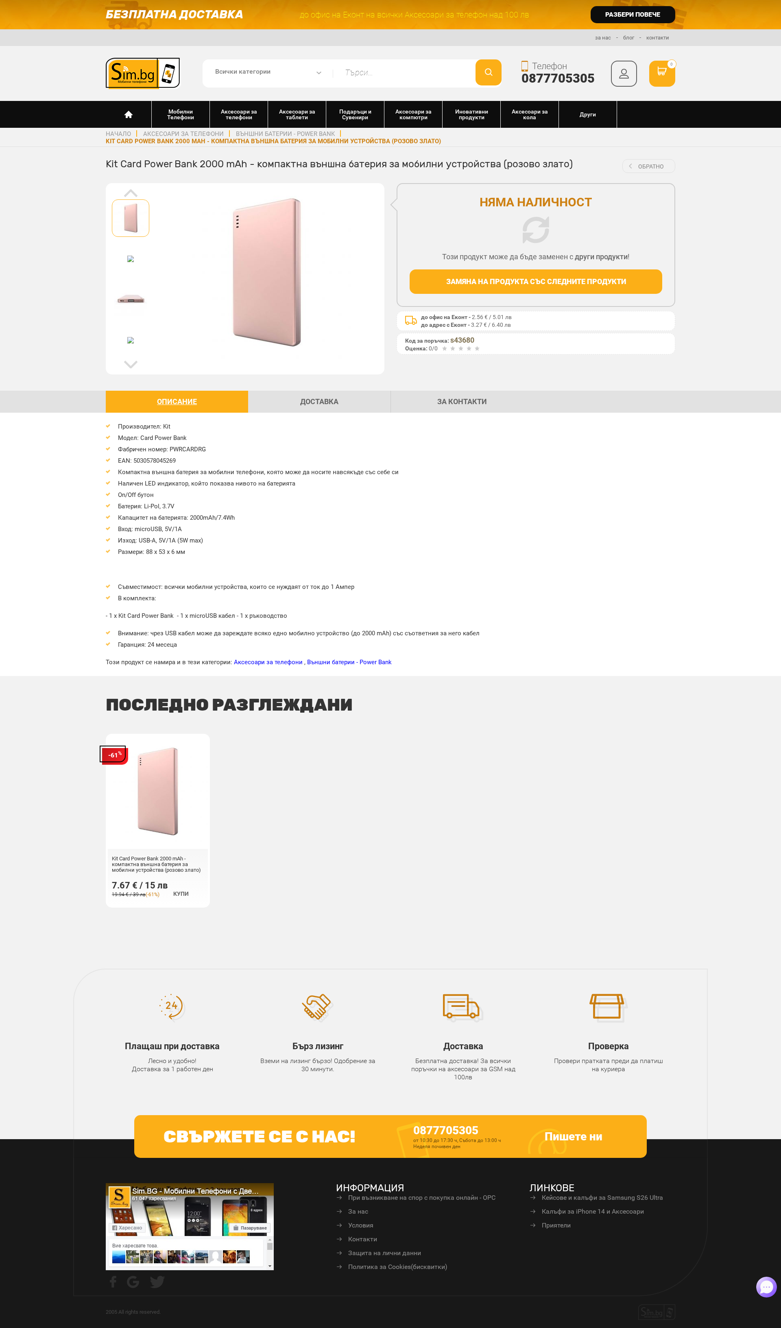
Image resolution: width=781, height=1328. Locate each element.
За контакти (462, 401)
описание (177, 401)
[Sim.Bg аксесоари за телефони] (143, 73)
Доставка (463, 1046)
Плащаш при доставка (172, 1046)
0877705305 (558, 78)
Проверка (608, 1046)
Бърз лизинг (317, 1046)
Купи (181, 893)
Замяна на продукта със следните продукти (536, 281)
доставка (319, 401)
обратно (651, 166)
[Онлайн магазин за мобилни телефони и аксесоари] (129, 114)
